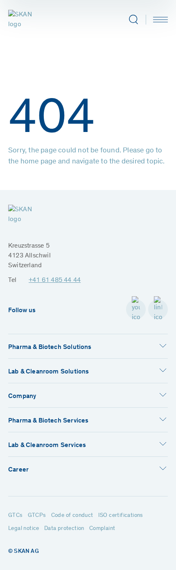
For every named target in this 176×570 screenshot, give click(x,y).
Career (18, 470)
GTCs (15, 516)
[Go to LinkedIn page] (158, 309)
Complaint (102, 529)
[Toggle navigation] (160, 20)
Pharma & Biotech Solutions (50, 347)
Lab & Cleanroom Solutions (48, 372)
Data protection (64, 529)
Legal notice (23, 529)
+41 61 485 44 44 (55, 280)
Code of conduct (72, 516)
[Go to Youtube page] (136, 309)
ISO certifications (120, 516)
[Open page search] (133, 19)
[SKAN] (27, 19)
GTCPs (37, 516)
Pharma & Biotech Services (48, 421)
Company (22, 396)
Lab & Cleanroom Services (47, 445)
